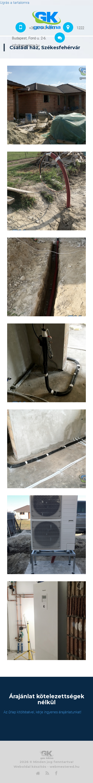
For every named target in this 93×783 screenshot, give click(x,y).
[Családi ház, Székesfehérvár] (46, 105)
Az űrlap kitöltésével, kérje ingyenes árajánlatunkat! (42, 712)
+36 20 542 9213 (42, 28)
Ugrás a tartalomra (14, 2)
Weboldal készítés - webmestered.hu (46, 766)
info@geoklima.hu (26, 45)
